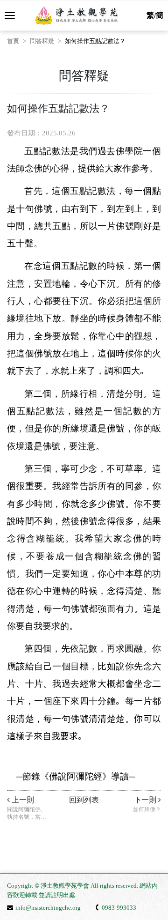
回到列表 (84, 800)
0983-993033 (119, 907)
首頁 (13, 41)
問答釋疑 (42, 41)
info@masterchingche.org (48, 907)
